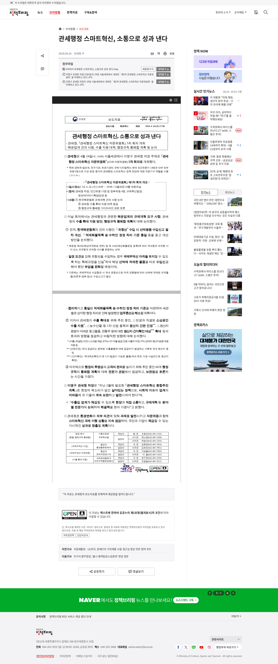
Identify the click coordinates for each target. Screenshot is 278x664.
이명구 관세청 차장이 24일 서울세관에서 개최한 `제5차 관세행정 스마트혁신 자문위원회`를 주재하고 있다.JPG (109, 83)
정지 (227, 593)
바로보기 (147, 69)
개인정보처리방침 (45, 656)
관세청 (79, 53)
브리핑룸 (54, 12)
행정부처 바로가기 (226, 647)
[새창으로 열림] (165, 54)
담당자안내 (82, 535)
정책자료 (72, 12)
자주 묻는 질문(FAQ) (107, 656)
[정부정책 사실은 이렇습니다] (218, 76)
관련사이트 (218, 639)
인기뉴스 (206, 192)
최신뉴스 (230, 192)
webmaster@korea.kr (140, 647)
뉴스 (40, 12)
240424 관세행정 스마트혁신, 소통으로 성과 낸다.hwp (92, 69)
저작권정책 (68, 535)
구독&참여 (90, 12)
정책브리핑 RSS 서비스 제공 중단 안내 (70, 616)
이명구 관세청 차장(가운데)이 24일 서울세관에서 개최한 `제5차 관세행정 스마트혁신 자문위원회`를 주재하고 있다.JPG (110, 76)
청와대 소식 (222, 12)
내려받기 (162, 69)
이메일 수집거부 (84, 656)
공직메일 (239, 12)
